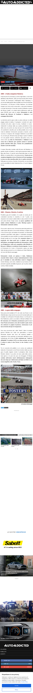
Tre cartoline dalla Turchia (5, 446)
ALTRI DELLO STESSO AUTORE (25, 434)
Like (30, 660)
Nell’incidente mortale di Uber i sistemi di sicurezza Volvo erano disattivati (13, 619)
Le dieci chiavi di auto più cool (10, 638)
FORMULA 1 (10, 41)
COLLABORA (3, 649)
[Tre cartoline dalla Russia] (16, 441)
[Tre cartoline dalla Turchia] (6, 441)
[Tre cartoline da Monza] (27, 441)
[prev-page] (15, 449)
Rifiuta (16, 689)
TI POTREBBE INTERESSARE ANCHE (8, 434)
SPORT (5, 41)
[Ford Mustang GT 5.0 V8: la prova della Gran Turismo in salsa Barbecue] (16, 565)
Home (2, 41)
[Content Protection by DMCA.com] (16, 407)
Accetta (16, 685)
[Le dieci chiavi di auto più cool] (16, 631)
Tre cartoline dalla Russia (15, 446)
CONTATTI (2, 654)
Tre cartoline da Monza (27, 445)
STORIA (12, 81)
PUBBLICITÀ (3, 651)
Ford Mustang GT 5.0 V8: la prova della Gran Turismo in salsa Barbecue (14, 572)
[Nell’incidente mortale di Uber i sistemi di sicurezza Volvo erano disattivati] (16, 611)
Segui (29, 663)
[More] (30, 88)
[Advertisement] (16, 22)
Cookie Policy (24, 681)
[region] (16, 682)
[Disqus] (16, 470)
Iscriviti (29, 666)
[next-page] (17, 449)
